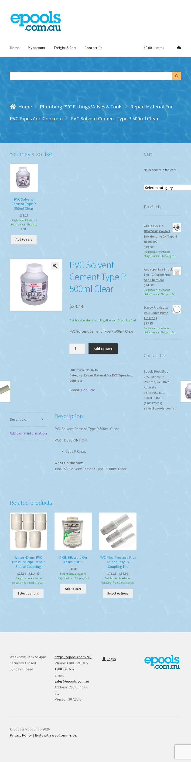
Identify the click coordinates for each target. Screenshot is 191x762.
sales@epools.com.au (160, 408)
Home (15, 47)
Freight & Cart (65, 47)
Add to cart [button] (24, 239)
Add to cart (103, 348)
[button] (55, 266)
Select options (28, 593)
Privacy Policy (21, 735)
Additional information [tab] (28, 433)
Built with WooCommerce (55, 735)
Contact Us (93, 47)
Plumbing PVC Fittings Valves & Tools (81, 106)
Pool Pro (88, 390)
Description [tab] (19, 419)
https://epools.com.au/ (73, 657)
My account (37, 47)
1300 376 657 (65, 669)
